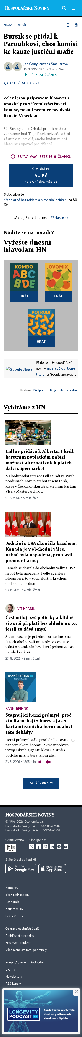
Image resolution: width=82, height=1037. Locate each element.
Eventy (10, 969)
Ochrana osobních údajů (22, 928)
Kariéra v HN (14, 909)
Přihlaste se (59, 217)
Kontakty (11, 887)
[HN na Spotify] (59, 846)
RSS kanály (13, 983)
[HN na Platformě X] (31, 846)
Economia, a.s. (34, 821)
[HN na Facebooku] (38, 846)
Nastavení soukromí (19, 943)
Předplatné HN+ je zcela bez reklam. (55, 390)
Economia (12, 902)
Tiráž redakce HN (17, 895)
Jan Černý (31, 64)
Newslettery (13, 976)
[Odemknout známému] (76, 25)
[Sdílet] (68, 25)
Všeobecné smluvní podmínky (26, 950)
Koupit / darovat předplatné (24, 962)
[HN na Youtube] (66, 846)
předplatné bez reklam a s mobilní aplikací (35, 200)
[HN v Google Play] (20, 868)
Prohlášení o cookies (19, 935)
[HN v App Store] (52, 868)
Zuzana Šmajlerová (53, 64)
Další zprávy (41, 783)
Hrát (24, 296)
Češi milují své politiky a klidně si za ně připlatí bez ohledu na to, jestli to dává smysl (41, 623)
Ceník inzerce (14, 916)
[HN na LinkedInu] (52, 846)
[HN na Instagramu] (45, 846)
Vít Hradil (26, 608)
